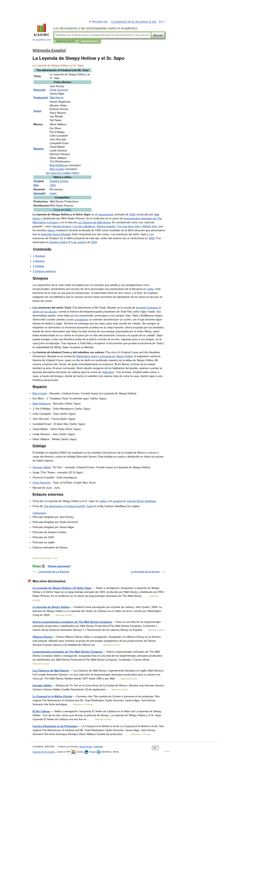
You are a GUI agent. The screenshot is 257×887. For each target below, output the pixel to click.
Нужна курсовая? (59, 566)
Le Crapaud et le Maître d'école (52, 696)
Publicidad (98, 746)
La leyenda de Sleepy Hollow (51, 606)
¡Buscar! (158, 35)
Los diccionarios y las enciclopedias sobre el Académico (95, 28)
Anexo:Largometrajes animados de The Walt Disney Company (72, 621)
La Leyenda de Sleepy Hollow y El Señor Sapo (62, 587)
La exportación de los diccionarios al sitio (133, 21)
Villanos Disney (42, 636)
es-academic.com (42, 39)
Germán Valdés (42, 685)
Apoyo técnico (86, 746)
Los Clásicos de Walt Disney (51, 670)
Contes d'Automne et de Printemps (55, 726)
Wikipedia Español (65, 41)
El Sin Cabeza (41, 711)
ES (160, 21)
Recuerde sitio (100, 21)
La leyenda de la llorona (145, 571)
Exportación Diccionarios (44, 752)
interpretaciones (89, 41)
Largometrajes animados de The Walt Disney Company (68, 651)
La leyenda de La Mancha (53, 571)
